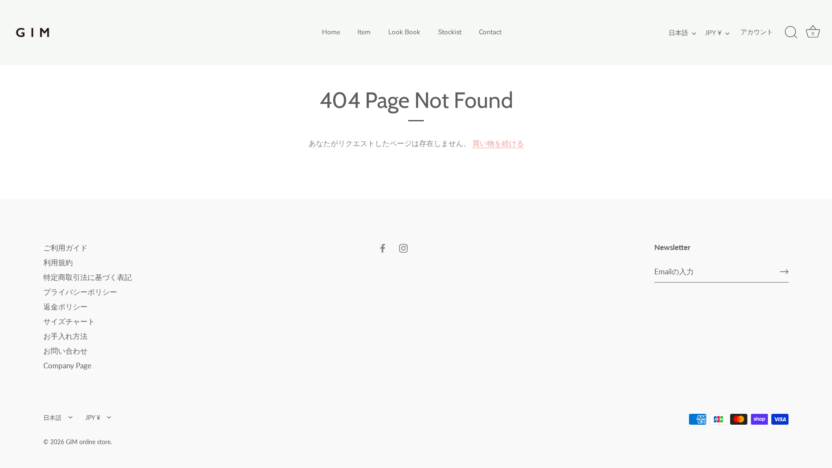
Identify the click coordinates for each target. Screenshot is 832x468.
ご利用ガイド (65, 247)
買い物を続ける (498, 143)
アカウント (757, 32)
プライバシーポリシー (80, 291)
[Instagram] (403, 247)
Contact (490, 32)
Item (364, 32)
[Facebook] (382, 247)
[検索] (790, 32)
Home (331, 32)
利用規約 (58, 262)
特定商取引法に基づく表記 (87, 277)
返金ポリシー (65, 306)
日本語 (678, 33)
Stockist (450, 32)
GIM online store (88, 441)
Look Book (404, 32)
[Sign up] (784, 271)
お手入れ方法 (65, 336)
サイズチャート (69, 321)
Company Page (67, 365)
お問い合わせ (65, 350)
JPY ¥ (713, 33)
